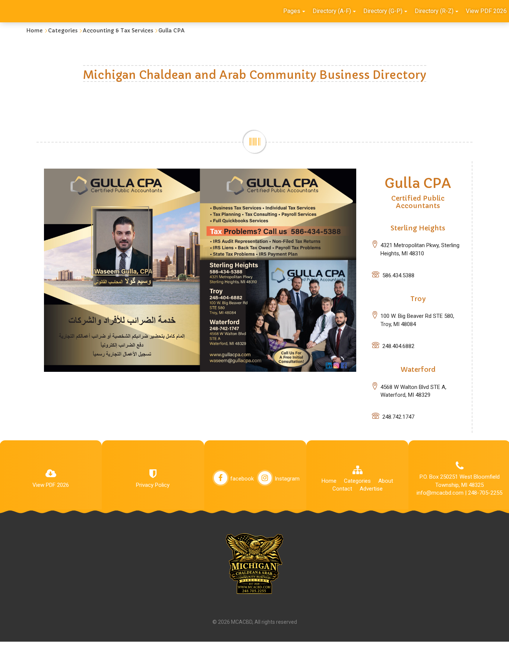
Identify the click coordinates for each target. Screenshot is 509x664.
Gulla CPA (171, 30)
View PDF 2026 (50, 485)
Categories (63, 30)
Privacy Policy (153, 485)
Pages (291, 11)
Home (34, 30)
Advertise (371, 488)
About (385, 481)
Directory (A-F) (332, 11)
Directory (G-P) (382, 11)
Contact (342, 488)
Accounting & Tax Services (118, 30)
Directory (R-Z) (434, 11)
